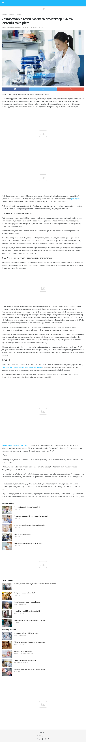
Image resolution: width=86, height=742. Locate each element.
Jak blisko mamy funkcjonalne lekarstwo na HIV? (30, 620)
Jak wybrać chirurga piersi (22, 534)
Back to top (43, 732)
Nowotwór (4, 14)
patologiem (75, 199)
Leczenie (18, 14)
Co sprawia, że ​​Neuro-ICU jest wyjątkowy (27, 633)
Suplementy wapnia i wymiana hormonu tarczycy (30, 669)
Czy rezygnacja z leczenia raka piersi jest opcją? (29, 525)
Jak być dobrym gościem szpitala (25, 660)
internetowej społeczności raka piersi (15, 445)
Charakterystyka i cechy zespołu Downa (27, 602)
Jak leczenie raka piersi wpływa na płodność (28, 543)
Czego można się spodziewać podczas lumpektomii (31, 516)
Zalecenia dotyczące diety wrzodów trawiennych (30, 642)
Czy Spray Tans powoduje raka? (24, 593)
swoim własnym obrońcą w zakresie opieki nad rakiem (22, 367)
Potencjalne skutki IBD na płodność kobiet (27, 611)
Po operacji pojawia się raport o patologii (27, 507)
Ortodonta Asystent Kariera (23, 651)
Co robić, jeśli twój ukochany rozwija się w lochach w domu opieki (35, 584)
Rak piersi (11, 14)
